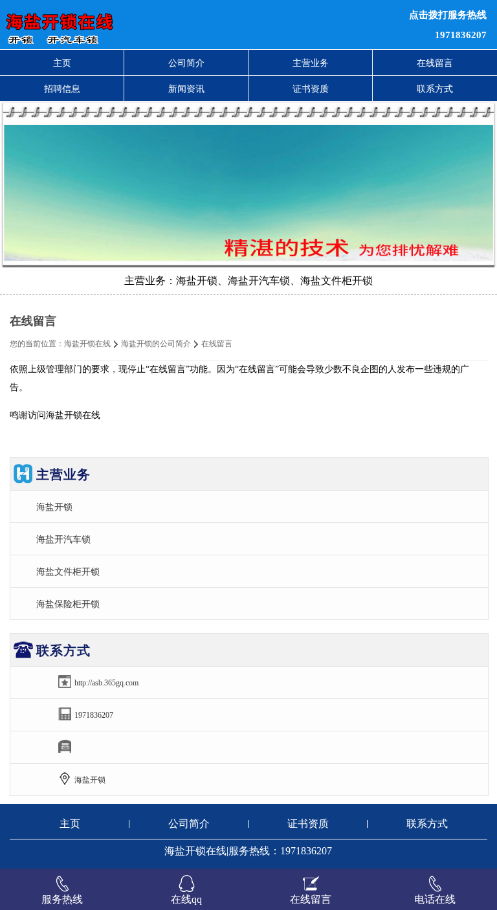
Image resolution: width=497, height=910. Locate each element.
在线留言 (435, 63)
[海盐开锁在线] (151, 24)
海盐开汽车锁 (63, 539)
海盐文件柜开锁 (68, 571)
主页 (62, 63)
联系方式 (435, 88)
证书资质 (311, 88)
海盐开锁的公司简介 (156, 343)
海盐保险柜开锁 (68, 604)
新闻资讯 (186, 88)
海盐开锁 (54, 507)
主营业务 (311, 63)
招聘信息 (62, 88)
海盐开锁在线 (87, 343)
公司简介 (186, 63)
